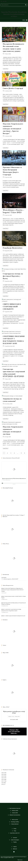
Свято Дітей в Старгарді (13, 88)
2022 (2, 779)
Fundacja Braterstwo (12, 248)
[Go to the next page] (24, 453)
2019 (2, 784)
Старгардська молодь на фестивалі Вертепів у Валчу (13, 276)
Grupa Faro (25, 859)
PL (1, 1)
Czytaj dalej (5, 68)
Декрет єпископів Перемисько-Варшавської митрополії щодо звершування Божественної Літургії (12, 590)
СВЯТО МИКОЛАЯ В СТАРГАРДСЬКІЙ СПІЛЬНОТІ (12, 306)
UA (3, 1)
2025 (2, 774)
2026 (2, 772)
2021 (2, 781)
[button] (23, 20)
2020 (2, 782)
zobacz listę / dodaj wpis (14, 716)
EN (5, 1)
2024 (2, 776)
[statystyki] (14, 851)
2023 (2, 777)
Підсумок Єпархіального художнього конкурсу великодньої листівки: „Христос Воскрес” (13, 128)
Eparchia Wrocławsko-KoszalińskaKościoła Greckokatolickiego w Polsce (14, 14)
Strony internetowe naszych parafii (11, 458)
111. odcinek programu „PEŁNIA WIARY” (9, 579)
